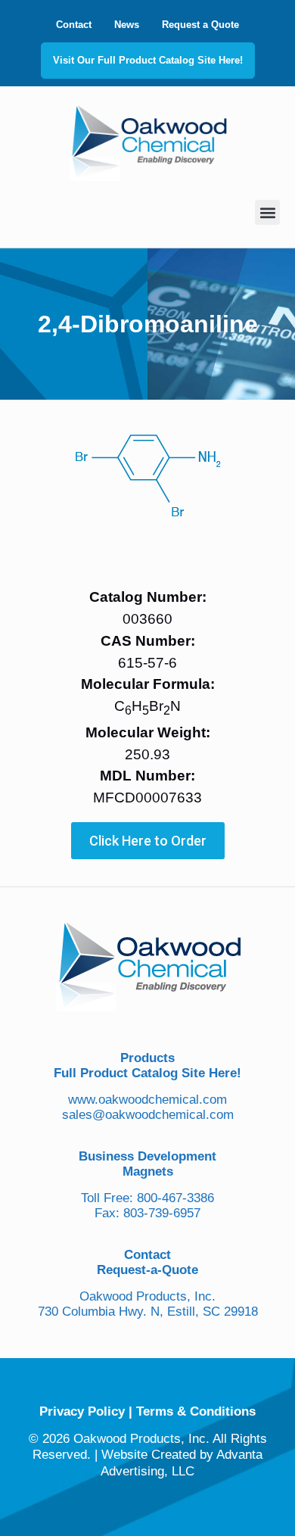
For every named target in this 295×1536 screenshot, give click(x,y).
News (126, 24)
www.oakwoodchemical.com (147, 1099)
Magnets (148, 1171)
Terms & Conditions (196, 1411)
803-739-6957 (161, 1213)
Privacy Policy (82, 1411)
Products (147, 1058)
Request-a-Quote (147, 1270)
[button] (267, 212)
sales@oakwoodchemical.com (148, 1115)
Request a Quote (200, 24)
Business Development (147, 1156)
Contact (74, 24)
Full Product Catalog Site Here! (147, 1073)
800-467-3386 (175, 1198)
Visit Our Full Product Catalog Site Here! (148, 60)
